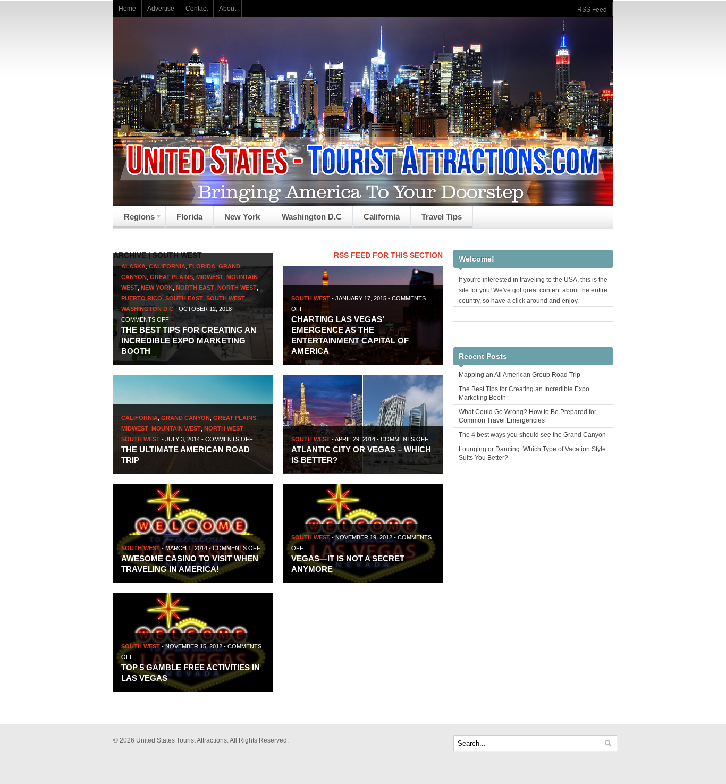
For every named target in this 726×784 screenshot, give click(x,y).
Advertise (160, 8)
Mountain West (176, 428)
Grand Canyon (185, 418)
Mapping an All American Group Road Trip (519, 374)
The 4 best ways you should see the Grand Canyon (532, 435)
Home (127, 8)
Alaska (133, 266)
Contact (196, 8)
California (382, 216)
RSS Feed (592, 9)
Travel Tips (441, 216)
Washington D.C (312, 216)
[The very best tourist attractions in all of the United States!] (363, 203)
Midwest (209, 277)
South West (225, 298)
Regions (134, 219)
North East (195, 287)
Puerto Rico (141, 298)
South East (184, 298)
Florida (189, 216)
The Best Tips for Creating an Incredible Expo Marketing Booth (188, 340)
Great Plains (171, 277)
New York (242, 216)
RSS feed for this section (388, 255)
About (227, 8)
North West (237, 287)
